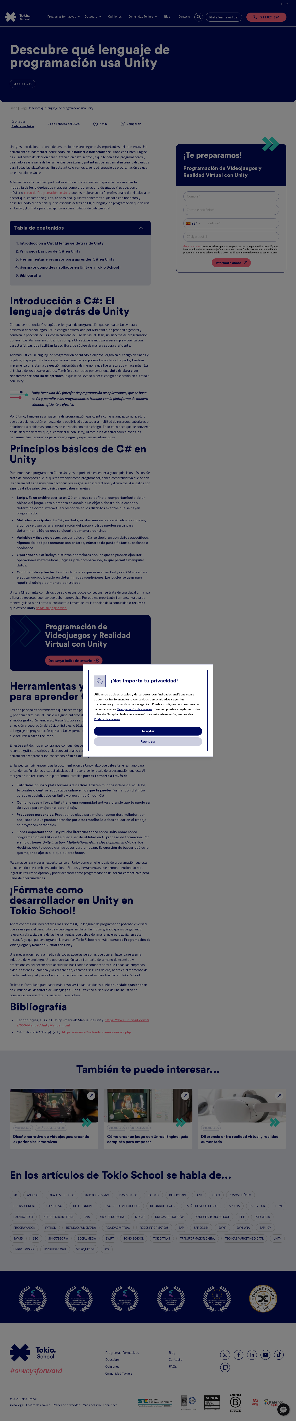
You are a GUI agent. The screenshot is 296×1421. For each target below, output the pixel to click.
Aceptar (148, 731)
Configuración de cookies (134, 709)
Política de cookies (107, 719)
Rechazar (148, 741)
